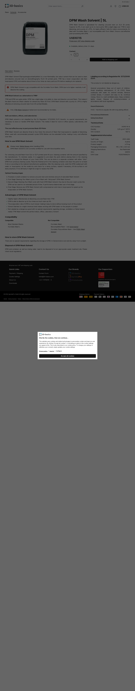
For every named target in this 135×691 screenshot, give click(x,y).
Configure (59, 351)
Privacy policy (43, 351)
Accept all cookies (67, 356)
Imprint (52, 351)
